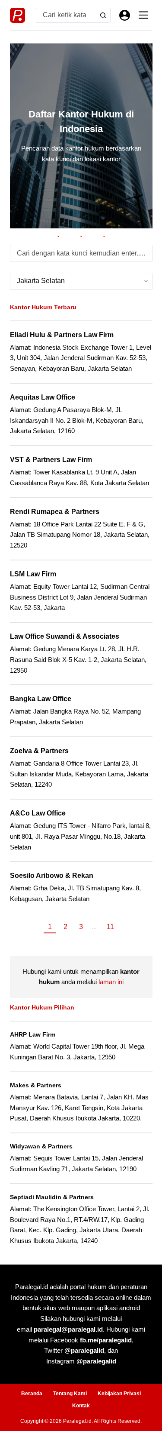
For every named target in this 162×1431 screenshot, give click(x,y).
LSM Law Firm (33, 574)
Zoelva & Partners (39, 750)
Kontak (81, 1406)
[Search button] (103, 15)
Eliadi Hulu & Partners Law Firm (62, 335)
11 (110, 926)
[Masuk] (124, 15)
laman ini (111, 981)
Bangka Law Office (40, 698)
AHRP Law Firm (32, 1034)
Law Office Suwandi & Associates (64, 636)
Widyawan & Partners (41, 1146)
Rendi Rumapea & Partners (54, 511)
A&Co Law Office (38, 813)
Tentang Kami (70, 1394)
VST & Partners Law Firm (51, 459)
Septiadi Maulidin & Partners (52, 1197)
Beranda (31, 1394)
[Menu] (143, 15)
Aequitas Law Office (42, 397)
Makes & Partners (35, 1085)
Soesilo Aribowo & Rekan (51, 875)
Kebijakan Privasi (119, 1394)
